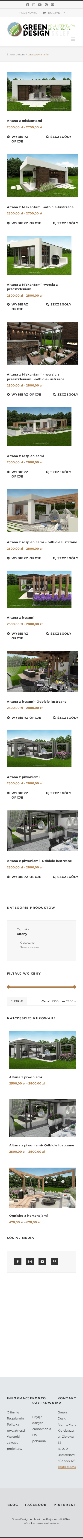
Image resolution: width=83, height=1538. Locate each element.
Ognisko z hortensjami (28, 1215)
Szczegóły (60, 137)
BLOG (12, 1505)
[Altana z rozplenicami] (39, 426)
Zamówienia (41, 1429)
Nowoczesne (29, 947)
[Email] (52, 5)
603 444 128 (66, 1461)
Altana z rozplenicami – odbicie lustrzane (42, 542)
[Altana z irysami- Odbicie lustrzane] (42, 671)
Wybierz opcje (20, 139)
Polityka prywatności (16, 1427)
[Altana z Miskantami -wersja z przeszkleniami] (39, 255)
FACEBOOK (36, 1505)
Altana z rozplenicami (25, 456)
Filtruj (17, 1001)
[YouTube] (40, 5)
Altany (22, 934)
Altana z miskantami (24, 120)
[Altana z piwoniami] (39, 748)
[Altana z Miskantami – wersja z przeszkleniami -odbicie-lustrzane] (42, 343)
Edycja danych (38, 1420)
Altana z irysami (20, 617)
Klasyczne (27, 942)
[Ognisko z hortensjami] (42, 1188)
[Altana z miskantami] (39, 91)
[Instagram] (33, 5)
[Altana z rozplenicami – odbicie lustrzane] (42, 510)
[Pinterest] (46, 5)
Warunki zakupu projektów (14, 1442)
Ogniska (23, 929)
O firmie (13, 1412)
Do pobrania (39, 1438)
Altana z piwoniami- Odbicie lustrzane (39, 861)
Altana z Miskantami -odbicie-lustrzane (40, 207)
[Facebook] (27, 5)
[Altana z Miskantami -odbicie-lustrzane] (42, 175)
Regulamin (15, 1418)
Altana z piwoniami (23, 777)
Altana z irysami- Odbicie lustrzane (37, 701)
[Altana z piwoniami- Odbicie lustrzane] (42, 830)
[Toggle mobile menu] (73, 39)
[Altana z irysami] (39, 589)
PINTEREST (65, 1505)
